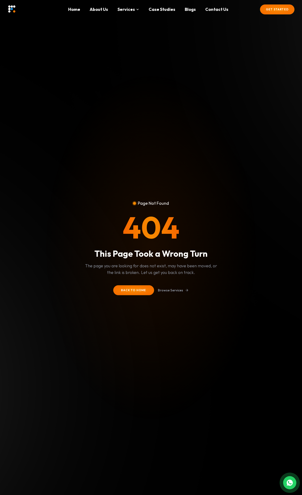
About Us (99, 9)
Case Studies (162, 9)
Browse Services (170, 290)
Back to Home (133, 290)
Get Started (277, 9)
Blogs (190, 9)
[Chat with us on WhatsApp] (289, 482)
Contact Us (216, 9)
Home (74, 9)
